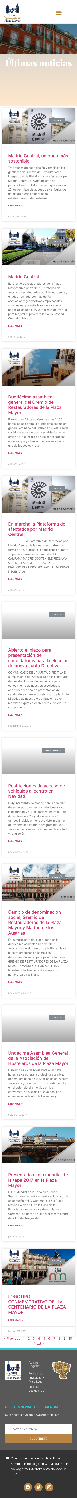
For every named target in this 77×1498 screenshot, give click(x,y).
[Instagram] (49, 1487)
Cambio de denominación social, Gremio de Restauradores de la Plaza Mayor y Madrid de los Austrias (35, 922)
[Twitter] (38, 1487)
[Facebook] (28, 1487)
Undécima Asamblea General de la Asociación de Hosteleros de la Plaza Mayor (38, 1058)
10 (70, 1338)
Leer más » (15, 205)
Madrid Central (23, 276)
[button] (58, 12)
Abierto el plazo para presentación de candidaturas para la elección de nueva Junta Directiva (38, 657)
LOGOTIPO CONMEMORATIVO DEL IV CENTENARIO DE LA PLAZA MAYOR (37, 1304)
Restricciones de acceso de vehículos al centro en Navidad (36, 791)
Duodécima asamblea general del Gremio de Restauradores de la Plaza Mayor (35, 404)
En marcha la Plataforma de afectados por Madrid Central (36, 529)
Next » (39, 1343)
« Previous (12, 1338)
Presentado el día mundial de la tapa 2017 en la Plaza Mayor (38, 1180)
